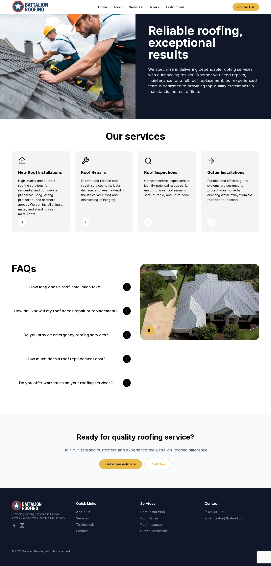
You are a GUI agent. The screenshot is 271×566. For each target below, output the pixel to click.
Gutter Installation (153, 531)
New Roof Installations (141, 17)
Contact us (246, 7)
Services (135, 7)
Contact (82, 531)
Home (102, 7)
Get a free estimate (120, 464)
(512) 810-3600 (216, 512)
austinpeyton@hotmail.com (225, 518)
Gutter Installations (146, 44)
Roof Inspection (152, 525)
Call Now (158, 464)
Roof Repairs (142, 28)
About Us (83, 512)
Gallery (153, 7)
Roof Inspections (145, 36)
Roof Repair (149, 518)
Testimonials (174, 7)
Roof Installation (152, 512)
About (118, 7)
